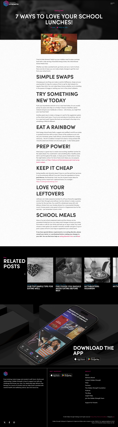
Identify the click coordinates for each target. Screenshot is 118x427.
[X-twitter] (5, 422)
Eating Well (59, 10)
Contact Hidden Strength (93, 380)
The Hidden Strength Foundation (95, 388)
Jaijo (114, 416)
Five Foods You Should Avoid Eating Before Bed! (68, 288)
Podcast (87, 390)
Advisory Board (90, 377)
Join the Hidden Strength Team (94, 398)
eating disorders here (66, 236)
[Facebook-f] (9, 422)
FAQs (86, 383)
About (87, 375)
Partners (88, 385)
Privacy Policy (93, 416)
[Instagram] (14, 422)
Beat (78, 236)
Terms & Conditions (102, 416)
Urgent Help (89, 396)
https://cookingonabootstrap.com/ (47, 181)
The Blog (88, 393)
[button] (25, 274)
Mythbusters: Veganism (91, 287)
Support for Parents (91, 402)
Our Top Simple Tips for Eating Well (40, 287)
